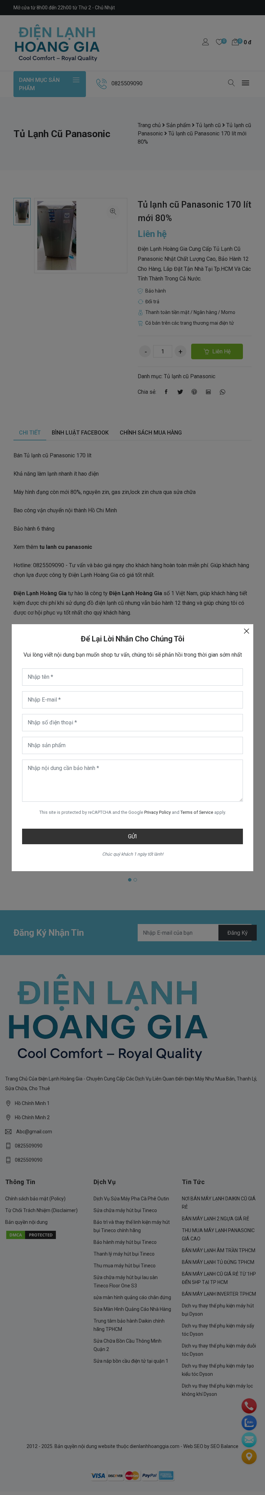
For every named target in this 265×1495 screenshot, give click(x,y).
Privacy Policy (157, 812)
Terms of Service (196, 812)
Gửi (132, 836)
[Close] (246, 631)
